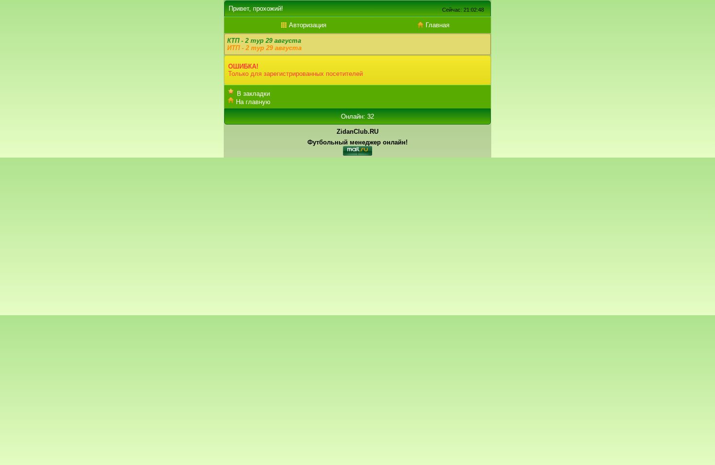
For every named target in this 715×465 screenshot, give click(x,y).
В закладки (253, 93)
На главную (253, 102)
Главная (436, 25)
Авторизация (306, 25)
